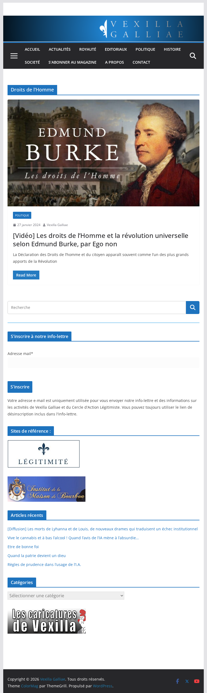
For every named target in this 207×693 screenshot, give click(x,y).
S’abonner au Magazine (72, 62)
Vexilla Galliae (57, 225)
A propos (114, 62)
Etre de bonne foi (23, 546)
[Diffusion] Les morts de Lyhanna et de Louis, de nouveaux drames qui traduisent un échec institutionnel (103, 528)
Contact (141, 62)
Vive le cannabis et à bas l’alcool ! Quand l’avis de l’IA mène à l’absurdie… (73, 537)
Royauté (87, 49)
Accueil (32, 49)
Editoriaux (116, 49)
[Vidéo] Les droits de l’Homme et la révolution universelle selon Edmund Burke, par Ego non (100, 239)
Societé (32, 62)
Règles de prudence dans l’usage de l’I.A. (44, 564)
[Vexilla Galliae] (103, 19)
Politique (145, 49)
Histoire (172, 49)
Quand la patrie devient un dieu (37, 555)
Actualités (60, 49)
